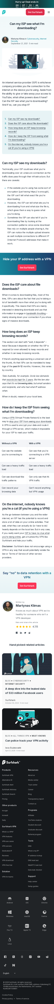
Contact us (32, 804)
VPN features (7, 837)
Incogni (5, 811)
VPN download (8, 860)
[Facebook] (17, 632)
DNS (29, 846)
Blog (7, 681)
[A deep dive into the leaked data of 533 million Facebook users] (27, 664)
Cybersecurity (33, 39)
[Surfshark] (4, 12)
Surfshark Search (8, 794)
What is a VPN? (8, 832)
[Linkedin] (21, 632)
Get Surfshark (27, 267)
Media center (33, 780)
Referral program (34, 834)
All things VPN (21, 736)
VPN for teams (7, 877)
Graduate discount (35, 830)
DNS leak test (33, 860)
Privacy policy (7, 999)
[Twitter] (25, 632)
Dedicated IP (7, 851)
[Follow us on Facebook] (5, 957)
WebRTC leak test (35, 865)
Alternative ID (7, 780)
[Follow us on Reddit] (47, 957)
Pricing (4, 799)
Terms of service (22, 999)
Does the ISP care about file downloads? (28, 123)
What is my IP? (33, 851)
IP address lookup (35, 856)
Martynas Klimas (18, 39)
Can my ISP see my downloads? (24, 119)
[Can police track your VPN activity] (27, 719)
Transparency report (36, 799)
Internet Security (15, 684)
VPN (12, 417)
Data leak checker (35, 870)
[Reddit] (29, 632)
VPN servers (7, 846)
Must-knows (39, 736)
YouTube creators (35, 820)
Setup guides (33, 886)
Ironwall (5, 815)
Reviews (5, 856)
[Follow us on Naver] (13, 965)
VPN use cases (8, 841)
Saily (4, 820)
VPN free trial (7, 865)
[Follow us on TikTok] (5, 965)
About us (31, 775)
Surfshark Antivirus (9, 790)
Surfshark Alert (7, 785)
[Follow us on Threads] (22, 957)
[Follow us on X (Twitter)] (13, 957)
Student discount (34, 825)
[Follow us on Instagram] (30, 957)
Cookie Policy (7, 995)
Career (30, 790)
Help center (32, 882)
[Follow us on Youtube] (39, 957)
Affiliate (31, 815)
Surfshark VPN (7, 775)
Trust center (32, 785)
